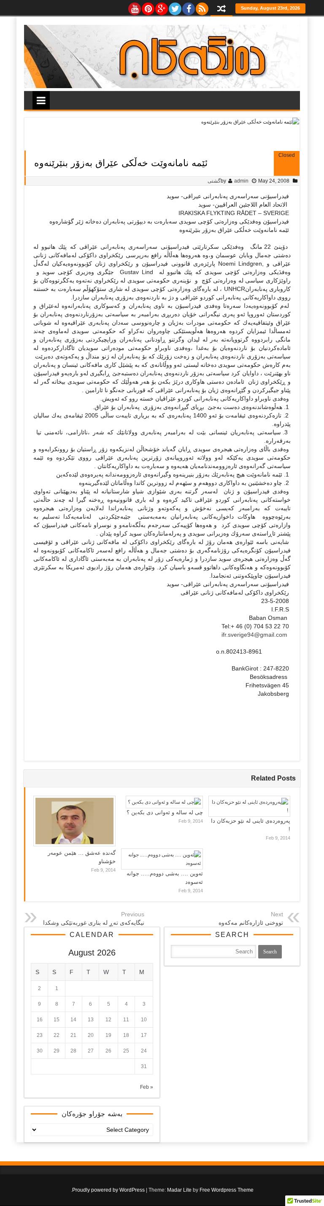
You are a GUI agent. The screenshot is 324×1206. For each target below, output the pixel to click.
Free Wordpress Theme (227, 1190)
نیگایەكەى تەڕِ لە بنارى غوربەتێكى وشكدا (93, 922)
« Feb (146, 1087)
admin (241, 181)
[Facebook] (188, 6)
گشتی (214, 181)
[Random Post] (221, 9)
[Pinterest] (147, 6)
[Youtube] (134, 6)
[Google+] (161, 6)
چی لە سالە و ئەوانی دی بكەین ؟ (165, 812)
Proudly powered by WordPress (108, 1190)
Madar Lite (179, 1190)
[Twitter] (174, 6)
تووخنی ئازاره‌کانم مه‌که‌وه (251, 922)
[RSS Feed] (201, 6)
